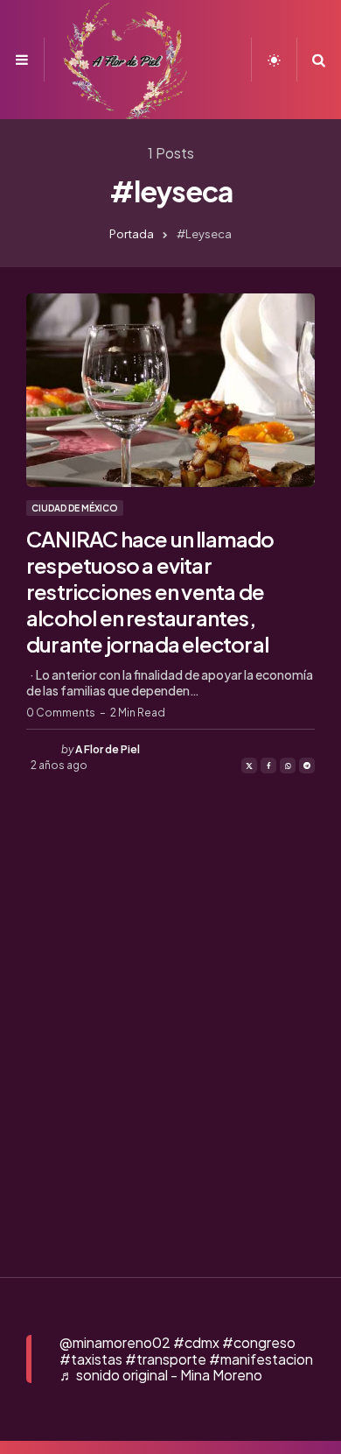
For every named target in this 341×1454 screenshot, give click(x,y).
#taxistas (90, 1359)
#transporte (165, 1359)
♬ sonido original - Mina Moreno (160, 1375)
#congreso (259, 1342)
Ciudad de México (74, 508)
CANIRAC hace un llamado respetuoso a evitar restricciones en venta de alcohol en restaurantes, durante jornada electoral (150, 591)
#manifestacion (261, 1359)
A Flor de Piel (107, 749)
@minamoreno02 (114, 1342)
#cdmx (196, 1342)
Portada (131, 234)
